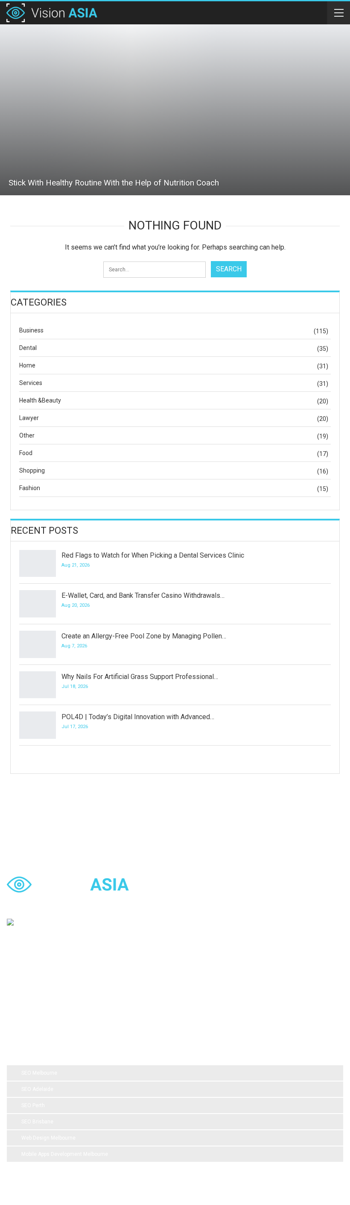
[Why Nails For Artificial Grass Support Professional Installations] (37, 685)
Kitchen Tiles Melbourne (291, 998)
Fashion (29, 488)
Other (27, 435)
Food (25, 453)
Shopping (32, 470)
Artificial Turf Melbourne (41, 981)
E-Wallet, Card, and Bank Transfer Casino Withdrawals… (143, 595)
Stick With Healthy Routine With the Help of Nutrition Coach (114, 183)
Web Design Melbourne (48, 1138)
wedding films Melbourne (264, 981)
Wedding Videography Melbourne (52, 998)
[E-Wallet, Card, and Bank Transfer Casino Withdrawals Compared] (37, 603)
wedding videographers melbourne (146, 998)
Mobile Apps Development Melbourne (64, 1154)
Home (27, 365)
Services (30, 382)
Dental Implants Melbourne (190, 981)
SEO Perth (33, 1105)
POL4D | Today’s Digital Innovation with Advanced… (137, 717)
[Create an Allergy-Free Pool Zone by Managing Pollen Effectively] (37, 644)
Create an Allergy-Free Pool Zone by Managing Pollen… (143, 636)
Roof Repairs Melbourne (42, 1015)
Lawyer (29, 417)
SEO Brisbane (37, 1122)
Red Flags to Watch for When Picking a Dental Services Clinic (152, 555)
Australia (318, 981)
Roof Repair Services (224, 998)
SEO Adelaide (37, 1089)
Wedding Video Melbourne (114, 981)
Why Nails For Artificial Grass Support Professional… (139, 677)
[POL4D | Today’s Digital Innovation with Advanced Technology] (37, 725)
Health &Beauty (40, 400)
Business (31, 330)
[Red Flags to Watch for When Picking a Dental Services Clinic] (37, 563)
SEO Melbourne (39, 1073)
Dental (28, 347)
